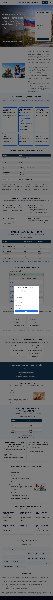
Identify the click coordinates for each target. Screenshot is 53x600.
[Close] (38, 288)
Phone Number (18, 305)
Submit (26, 311)
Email (16, 300)
